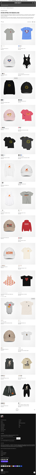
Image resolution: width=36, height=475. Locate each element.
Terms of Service (3, 424)
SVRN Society (6, 471)
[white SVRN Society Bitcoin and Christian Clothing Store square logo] (2, 416)
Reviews (2, 421)
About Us (19, 421)
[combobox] (18, 5)
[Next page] (34, 403)
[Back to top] (34, 472)
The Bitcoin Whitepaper (3, 452)
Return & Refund (3, 425)
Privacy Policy (2, 428)
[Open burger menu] (1, 2)
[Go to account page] (33, 3)
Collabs (19, 425)
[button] (34, 3)
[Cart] (34, 3)
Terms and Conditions (11, 440)
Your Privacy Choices (3, 429)
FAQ (18, 424)
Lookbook (2, 455)
